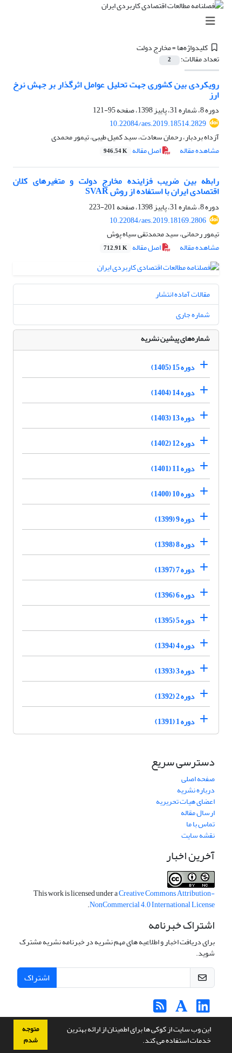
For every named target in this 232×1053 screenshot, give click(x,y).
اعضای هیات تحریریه (185, 801)
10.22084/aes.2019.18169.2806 (158, 220)
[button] (139, 1041)
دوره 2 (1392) (175, 696)
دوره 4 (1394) (175, 645)
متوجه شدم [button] (30, 1034)
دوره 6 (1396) (175, 595)
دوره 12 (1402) (173, 443)
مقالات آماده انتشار (182, 294)
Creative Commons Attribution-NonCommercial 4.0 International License (152, 899)
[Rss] (160, 1009)
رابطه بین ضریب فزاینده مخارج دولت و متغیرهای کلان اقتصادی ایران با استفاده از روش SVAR (116, 186)
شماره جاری (193, 314)
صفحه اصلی (198, 778)
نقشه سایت (198, 835)
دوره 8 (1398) (175, 544)
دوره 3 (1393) (175, 671)
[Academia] (181, 1009)
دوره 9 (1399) (175, 519)
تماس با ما (200, 824)
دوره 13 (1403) (173, 418)
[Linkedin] (203, 1009)
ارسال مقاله (198, 812)
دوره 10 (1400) (173, 494)
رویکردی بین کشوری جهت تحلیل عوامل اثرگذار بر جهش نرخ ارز (116, 89)
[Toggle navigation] (119, 21)
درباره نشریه (196, 790)
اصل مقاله (133, 150)
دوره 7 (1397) (175, 570)
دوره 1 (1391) (175, 721)
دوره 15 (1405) (173, 367)
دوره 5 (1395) (175, 620)
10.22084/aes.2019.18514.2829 (158, 123)
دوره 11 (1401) (173, 468)
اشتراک (37, 978)
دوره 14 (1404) (173, 392)
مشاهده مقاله (199, 150)
